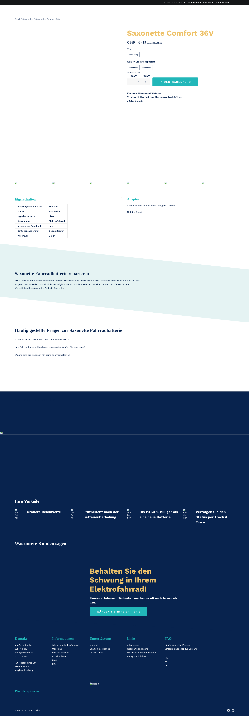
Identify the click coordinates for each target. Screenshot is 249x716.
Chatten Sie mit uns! (100, 649)
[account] (228, 9)
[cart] (232, 9)
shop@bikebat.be (24, 652)
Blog (54, 660)
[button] (224, 9)
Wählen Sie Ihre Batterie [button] (118, 611)
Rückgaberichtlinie (136, 656)
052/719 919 (21, 649)
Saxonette (27, 19)
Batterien (79, 9)
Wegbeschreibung (24, 670)
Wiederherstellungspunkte (201, 2)
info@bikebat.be (23, 645)
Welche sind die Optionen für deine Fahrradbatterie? (42, 355)
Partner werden (60, 652)
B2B (173, 9)
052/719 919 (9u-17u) (176, 2)
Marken (114, 9)
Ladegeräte (97, 9)
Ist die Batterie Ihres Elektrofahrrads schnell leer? (42, 339)
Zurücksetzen (133, 72)
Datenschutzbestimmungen (141, 652)
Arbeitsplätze (222, 2)
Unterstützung (156, 9)
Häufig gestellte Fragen (177, 645)
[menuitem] (175, 2)
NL (166, 658)
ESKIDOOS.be (33, 710)
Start (17, 19)
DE (233, 2)
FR (166, 661)
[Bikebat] (17, 9)
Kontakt (94, 645)
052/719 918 (21, 656)
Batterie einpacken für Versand (181, 649)
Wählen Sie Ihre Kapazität (141, 62)
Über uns (57, 649)
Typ (129, 49)
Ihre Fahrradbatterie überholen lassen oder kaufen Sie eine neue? (50, 347)
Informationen (133, 9)
